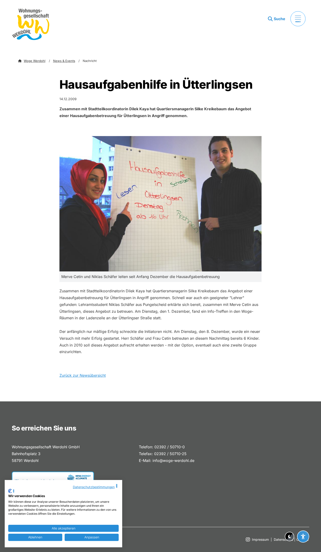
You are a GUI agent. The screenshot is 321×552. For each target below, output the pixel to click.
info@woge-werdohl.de (173, 460)
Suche (279, 18)
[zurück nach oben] (303, 525)
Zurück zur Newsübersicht (82, 375)
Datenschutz (283, 539)
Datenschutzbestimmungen (94, 487)
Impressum (260, 539)
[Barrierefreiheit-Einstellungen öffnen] (303, 536)
